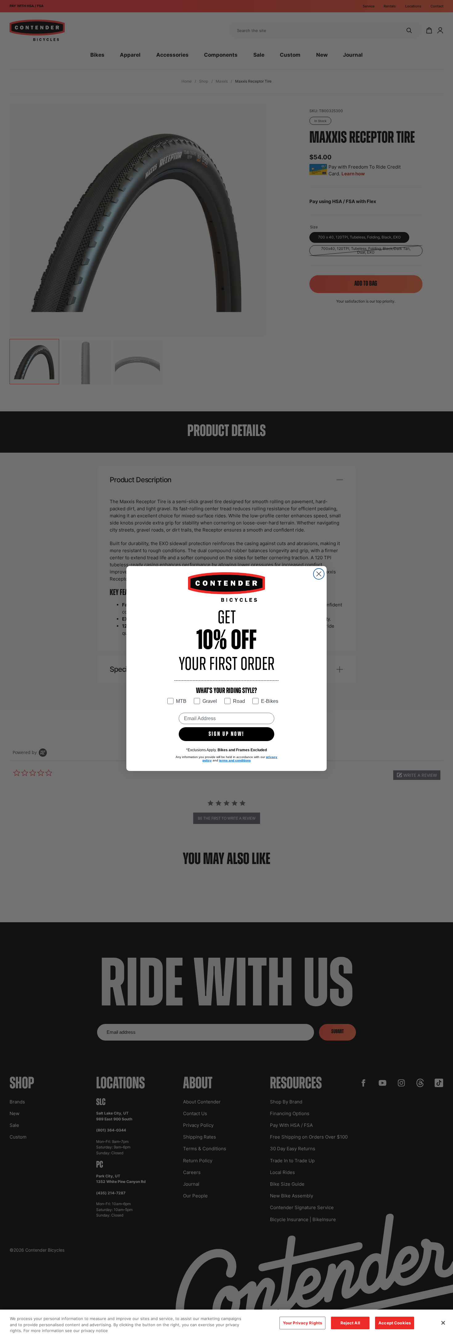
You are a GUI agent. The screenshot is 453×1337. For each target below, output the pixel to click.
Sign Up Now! (226, 734)
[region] (226, 1323)
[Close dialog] (318, 574)
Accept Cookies (394, 1322)
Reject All (350, 1322)
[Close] (443, 1323)
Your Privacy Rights (302, 1322)
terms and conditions (235, 760)
